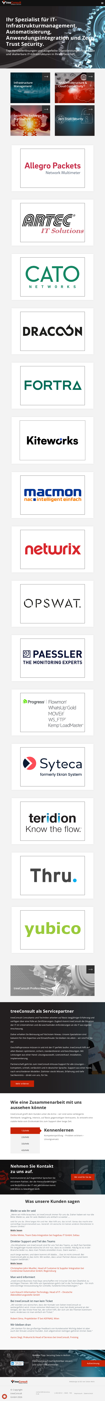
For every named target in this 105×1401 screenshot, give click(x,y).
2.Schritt (25, 1137)
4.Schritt (25, 1150)
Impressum (78, 1393)
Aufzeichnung (93, 1363)
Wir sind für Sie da (82, 1177)
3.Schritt (25, 1143)
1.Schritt (25, 1130)
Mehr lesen (16, 1230)
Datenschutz (88, 1393)
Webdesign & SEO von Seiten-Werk (81, 1382)
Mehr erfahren (22, 1083)
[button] (4, 1396)
